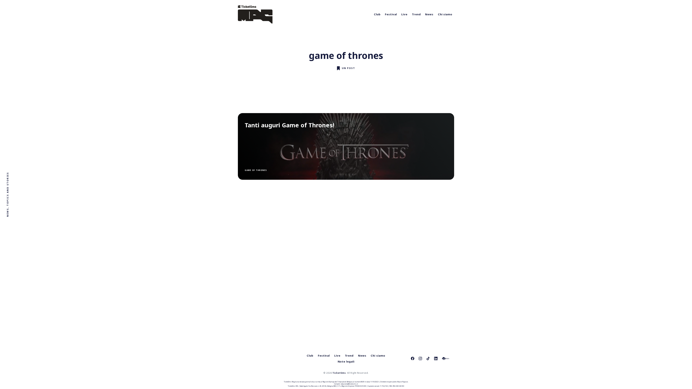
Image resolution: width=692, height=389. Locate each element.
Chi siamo (445, 14)
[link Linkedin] (436, 358)
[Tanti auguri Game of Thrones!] (346, 146)
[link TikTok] (428, 358)
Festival (391, 14)
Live (404, 14)
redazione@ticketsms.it (349, 384)
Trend (416, 14)
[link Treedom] (445, 358)
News (429, 14)
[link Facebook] (412, 358)
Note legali (346, 361)
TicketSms (339, 372)
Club (377, 14)
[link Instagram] (420, 358)
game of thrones (256, 170)
